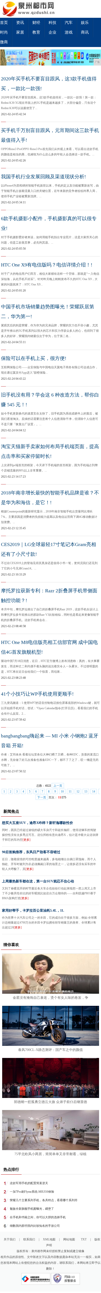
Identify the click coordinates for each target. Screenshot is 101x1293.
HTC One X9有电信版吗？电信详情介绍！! (46, 264)
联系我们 (29, 1239)
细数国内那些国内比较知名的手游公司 (35, 1225)
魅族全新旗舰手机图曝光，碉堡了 (32, 1208)
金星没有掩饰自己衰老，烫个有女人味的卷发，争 (50, 998)
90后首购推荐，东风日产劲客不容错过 (31, 852)
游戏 (69, 32)
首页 (4, 22)
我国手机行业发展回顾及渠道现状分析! (43, 176)
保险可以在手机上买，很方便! (33, 358)
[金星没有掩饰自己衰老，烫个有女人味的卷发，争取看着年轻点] (50, 992)
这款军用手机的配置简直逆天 (29, 1183)
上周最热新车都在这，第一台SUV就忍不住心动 (38, 881)
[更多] (26, 839)
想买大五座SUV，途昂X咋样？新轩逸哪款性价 (37, 823)
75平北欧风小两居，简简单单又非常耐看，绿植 (50, 1154)
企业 (52, 32)
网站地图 (69, 1239)
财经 (36, 22)
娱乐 (85, 22)
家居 (20, 32)
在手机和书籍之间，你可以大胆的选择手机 (38, 1217)
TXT (84, 1239)
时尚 (4, 32)
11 (70, 791)
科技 (52, 22)
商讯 (85, 32)
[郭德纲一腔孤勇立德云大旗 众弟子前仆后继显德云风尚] (50, 1097)
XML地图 (49, 1239)
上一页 (57, 785)
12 (77, 791)
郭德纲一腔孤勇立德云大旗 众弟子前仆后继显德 (50, 1102)
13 (85, 791)
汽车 (69, 22)
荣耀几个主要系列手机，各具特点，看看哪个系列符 (43, 1200)
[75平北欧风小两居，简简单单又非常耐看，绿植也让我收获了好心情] (50, 1149)
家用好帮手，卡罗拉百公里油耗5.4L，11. (33, 910)
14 (93, 791)
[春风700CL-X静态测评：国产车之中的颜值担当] (50, 1045)
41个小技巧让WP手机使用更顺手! (37, 694)
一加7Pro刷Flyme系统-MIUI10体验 (32, 1191)
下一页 (41, 797)
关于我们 (9, 1239)
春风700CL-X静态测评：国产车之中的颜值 (50, 1050)
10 (62, 791)
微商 (4, 42)
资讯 (20, 22)
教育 (36, 32)
